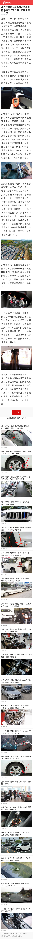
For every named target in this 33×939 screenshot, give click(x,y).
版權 (20, 936)
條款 (14, 936)
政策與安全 (9, 936)
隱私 (17, 936)
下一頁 (16, 412)
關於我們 (3, 936)
